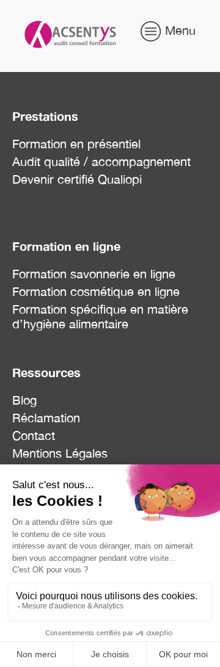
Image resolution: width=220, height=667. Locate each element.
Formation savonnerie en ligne (93, 274)
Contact (33, 435)
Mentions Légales (60, 453)
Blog (24, 400)
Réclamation (46, 418)
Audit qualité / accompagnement (101, 161)
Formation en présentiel (76, 144)
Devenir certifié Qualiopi (77, 179)
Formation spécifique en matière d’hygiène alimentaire (100, 316)
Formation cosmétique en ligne (96, 291)
